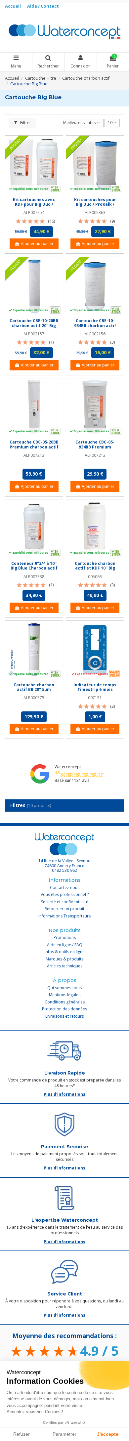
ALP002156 (95, 334)
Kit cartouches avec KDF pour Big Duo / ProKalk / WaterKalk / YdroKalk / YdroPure (34, 207)
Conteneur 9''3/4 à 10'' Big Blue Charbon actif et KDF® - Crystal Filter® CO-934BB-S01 (34, 570)
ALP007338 (33, 576)
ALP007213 (33, 455)
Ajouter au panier (37, 243)
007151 (95, 697)
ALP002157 (33, 334)
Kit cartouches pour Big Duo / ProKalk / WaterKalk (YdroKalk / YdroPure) (94, 207)
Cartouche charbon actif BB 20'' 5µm (34, 687)
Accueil (13, 6)
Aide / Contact (43, 6)
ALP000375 (33, 697)
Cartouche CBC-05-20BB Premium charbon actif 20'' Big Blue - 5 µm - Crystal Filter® (34, 449)
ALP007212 (95, 455)
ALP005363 (95, 212)
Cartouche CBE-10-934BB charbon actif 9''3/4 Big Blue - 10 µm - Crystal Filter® (94, 328)
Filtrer (25, 122)
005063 (95, 576)
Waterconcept (68, 767)
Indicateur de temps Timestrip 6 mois (94, 687)
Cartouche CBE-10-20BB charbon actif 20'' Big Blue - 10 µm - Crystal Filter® (34, 328)
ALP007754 (33, 212)
